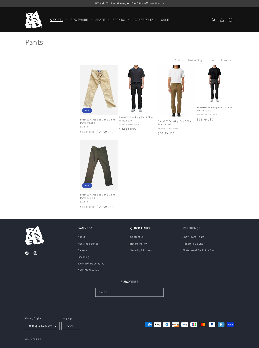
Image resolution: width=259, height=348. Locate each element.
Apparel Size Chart (194, 243)
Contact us (137, 237)
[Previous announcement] (26, 3)
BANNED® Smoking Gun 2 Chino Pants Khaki (175, 123)
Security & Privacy (141, 250)
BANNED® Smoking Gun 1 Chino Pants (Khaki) (97, 121)
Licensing (83, 257)
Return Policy (138, 243)
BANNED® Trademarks (91, 263)
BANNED (37, 339)
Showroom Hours (193, 237)
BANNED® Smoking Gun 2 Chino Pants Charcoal (214, 109)
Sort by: (179, 60)
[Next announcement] (232, 3)
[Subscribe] (159, 292)
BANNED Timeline (88, 270)
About (81, 237)
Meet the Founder (89, 243)
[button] (58, 19)
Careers (82, 250)
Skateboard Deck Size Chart (200, 250)
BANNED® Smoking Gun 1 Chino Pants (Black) (97, 196)
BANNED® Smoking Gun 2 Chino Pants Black (136, 119)
